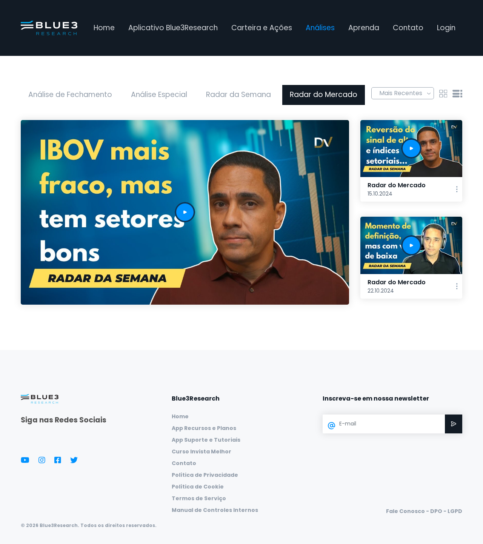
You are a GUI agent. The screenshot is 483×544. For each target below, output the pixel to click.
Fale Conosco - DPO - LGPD (424, 511)
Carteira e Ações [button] (261, 28)
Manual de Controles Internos (215, 510)
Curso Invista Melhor (201, 451)
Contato (408, 28)
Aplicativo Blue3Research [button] (173, 28)
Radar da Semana (238, 94)
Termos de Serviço (199, 498)
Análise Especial (159, 94)
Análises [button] (320, 28)
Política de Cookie (198, 486)
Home (104, 28)
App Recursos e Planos (204, 428)
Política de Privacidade (205, 475)
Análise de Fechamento (70, 94)
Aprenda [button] (363, 28)
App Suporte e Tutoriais (206, 440)
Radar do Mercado (323, 94)
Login (446, 28)
